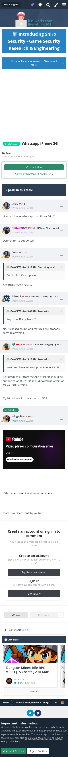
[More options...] (61, 207)
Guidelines (14, 741)
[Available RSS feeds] (62, 702)
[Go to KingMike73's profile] (6, 418)
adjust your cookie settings (39, 737)
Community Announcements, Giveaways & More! (34, 63)
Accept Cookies (14, 751)
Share (17, 615)
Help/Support (12, 144)
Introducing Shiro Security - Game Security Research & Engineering (34, 41)
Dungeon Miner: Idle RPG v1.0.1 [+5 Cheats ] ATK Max (27, 669)
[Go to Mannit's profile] (6, 298)
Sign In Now (34, 593)
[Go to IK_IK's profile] (9, 681)
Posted (22, 208)
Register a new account (34, 572)
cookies (29, 727)
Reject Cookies (38, 751)
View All (34, 691)
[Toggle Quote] (8, 267)
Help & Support (26, 156)
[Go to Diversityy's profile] (6, 230)
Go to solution (34, 167)
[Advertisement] (34, 105)
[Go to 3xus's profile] (6, 206)
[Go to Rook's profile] (6, 346)
